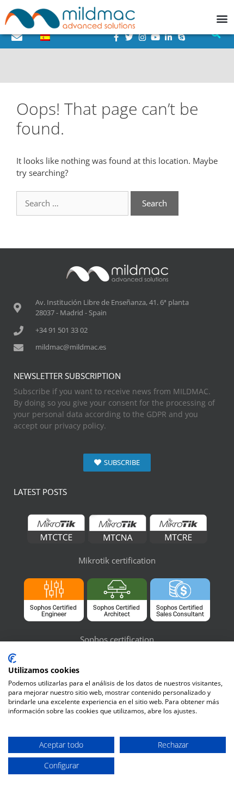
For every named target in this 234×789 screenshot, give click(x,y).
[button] (222, 18)
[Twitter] (129, 37)
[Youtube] (155, 37)
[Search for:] (73, 203)
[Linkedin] (168, 37)
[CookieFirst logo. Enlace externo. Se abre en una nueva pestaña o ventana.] (12, 658)
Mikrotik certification (117, 560)
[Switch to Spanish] (45, 37)
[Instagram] (142, 37)
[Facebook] (115, 37)
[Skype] (181, 37)
